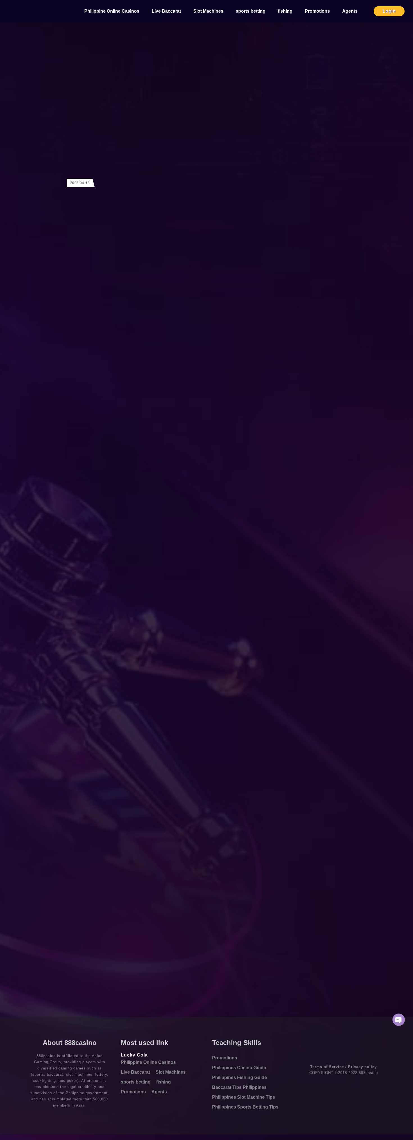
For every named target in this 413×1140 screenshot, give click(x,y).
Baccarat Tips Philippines (239, 1087)
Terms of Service (327, 1067)
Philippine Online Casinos (111, 11)
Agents (350, 11)
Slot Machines (208, 11)
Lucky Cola (134, 1055)
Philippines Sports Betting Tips (245, 1107)
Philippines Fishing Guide (239, 1077)
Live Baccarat (166, 11)
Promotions (317, 11)
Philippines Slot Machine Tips (243, 1097)
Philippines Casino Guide (239, 1067)
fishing (285, 11)
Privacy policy (362, 1067)
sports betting (251, 11)
